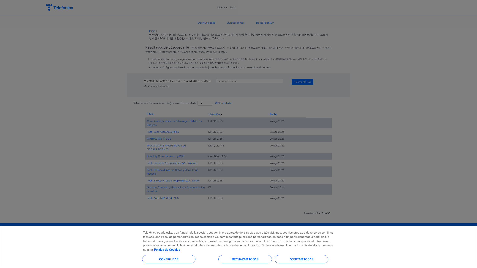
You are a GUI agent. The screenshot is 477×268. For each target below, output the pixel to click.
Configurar (169, 259)
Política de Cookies (167, 250)
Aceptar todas (301, 259)
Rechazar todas (245, 259)
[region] (238, 247)
